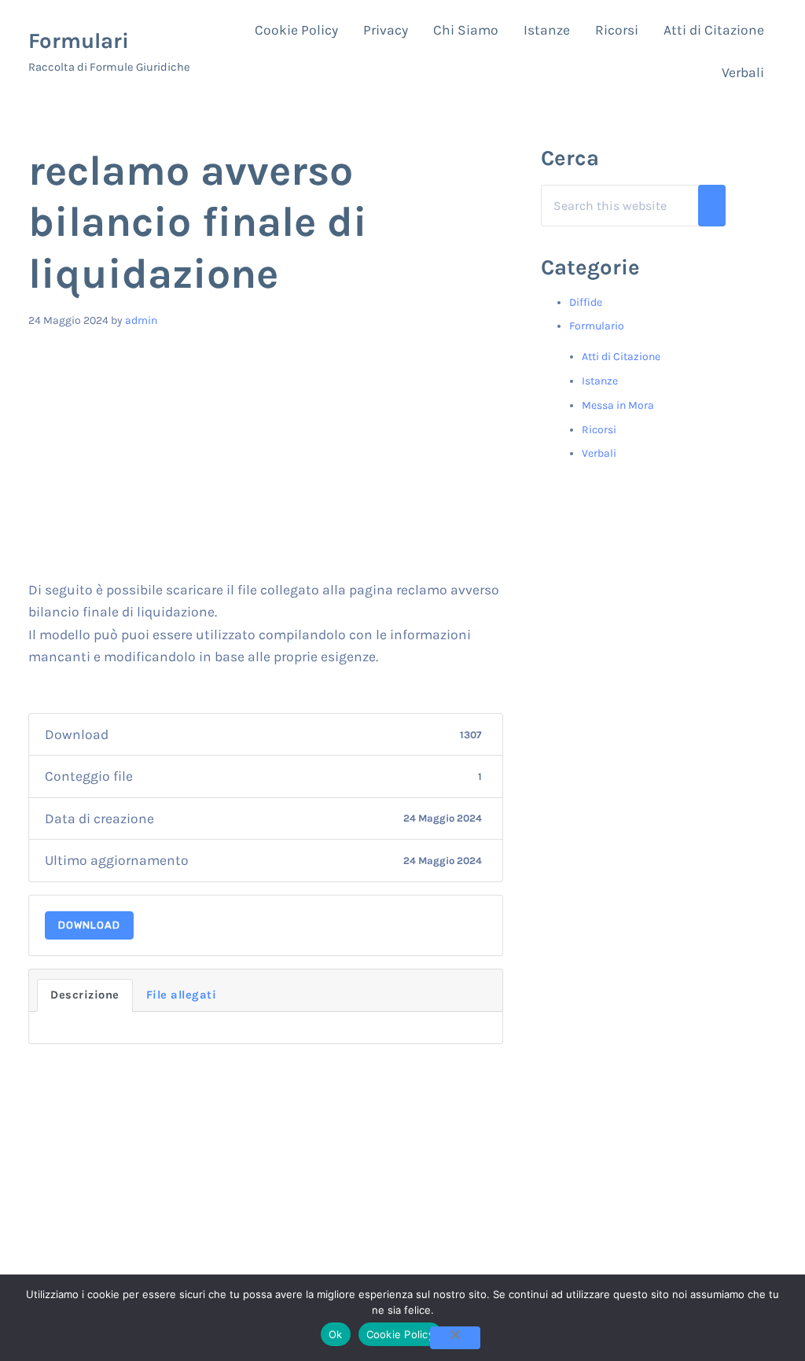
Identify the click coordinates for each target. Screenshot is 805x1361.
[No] (455, 1337)
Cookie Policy (400, 1334)
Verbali (599, 453)
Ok (336, 1334)
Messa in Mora (618, 405)
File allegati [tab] (181, 995)
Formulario (596, 326)
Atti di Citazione (621, 356)
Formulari (78, 40)
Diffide (585, 302)
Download (89, 925)
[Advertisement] (266, 461)
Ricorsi (599, 429)
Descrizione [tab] (84, 995)
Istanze (600, 381)
